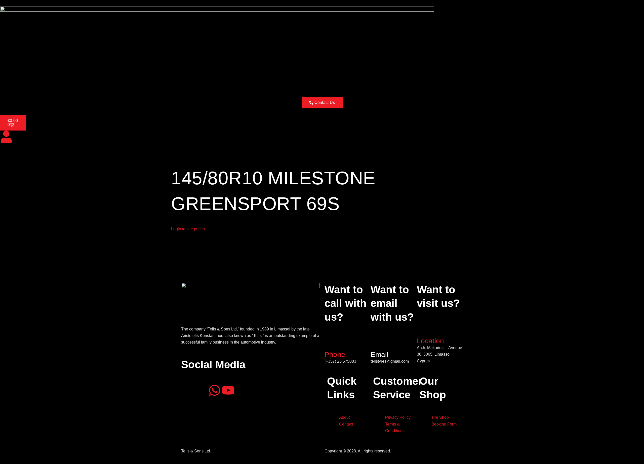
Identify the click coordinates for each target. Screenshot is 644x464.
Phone (335, 354)
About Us (28, 83)
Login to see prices (188, 229)
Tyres (47, 83)
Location (430, 341)
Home (8, 83)
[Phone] (331, 342)
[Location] (423, 329)
